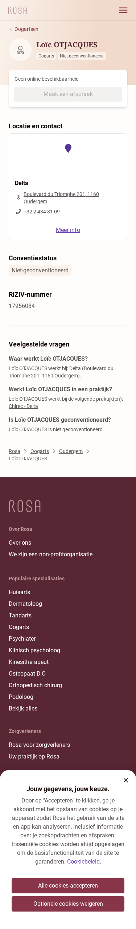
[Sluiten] (125, 780)
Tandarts (20, 615)
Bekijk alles (23, 708)
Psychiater (22, 638)
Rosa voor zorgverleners (39, 744)
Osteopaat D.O (27, 673)
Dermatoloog (25, 603)
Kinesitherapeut (29, 661)
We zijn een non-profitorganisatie (50, 554)
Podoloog (21, 696)
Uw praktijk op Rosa (34, 756)
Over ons (20, 542)
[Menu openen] (123, 10)
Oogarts (19, 627)
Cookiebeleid (83, 861)
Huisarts (19, 592)
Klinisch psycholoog (34, 650)
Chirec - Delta (23, 406)
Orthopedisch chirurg (35, 685)
